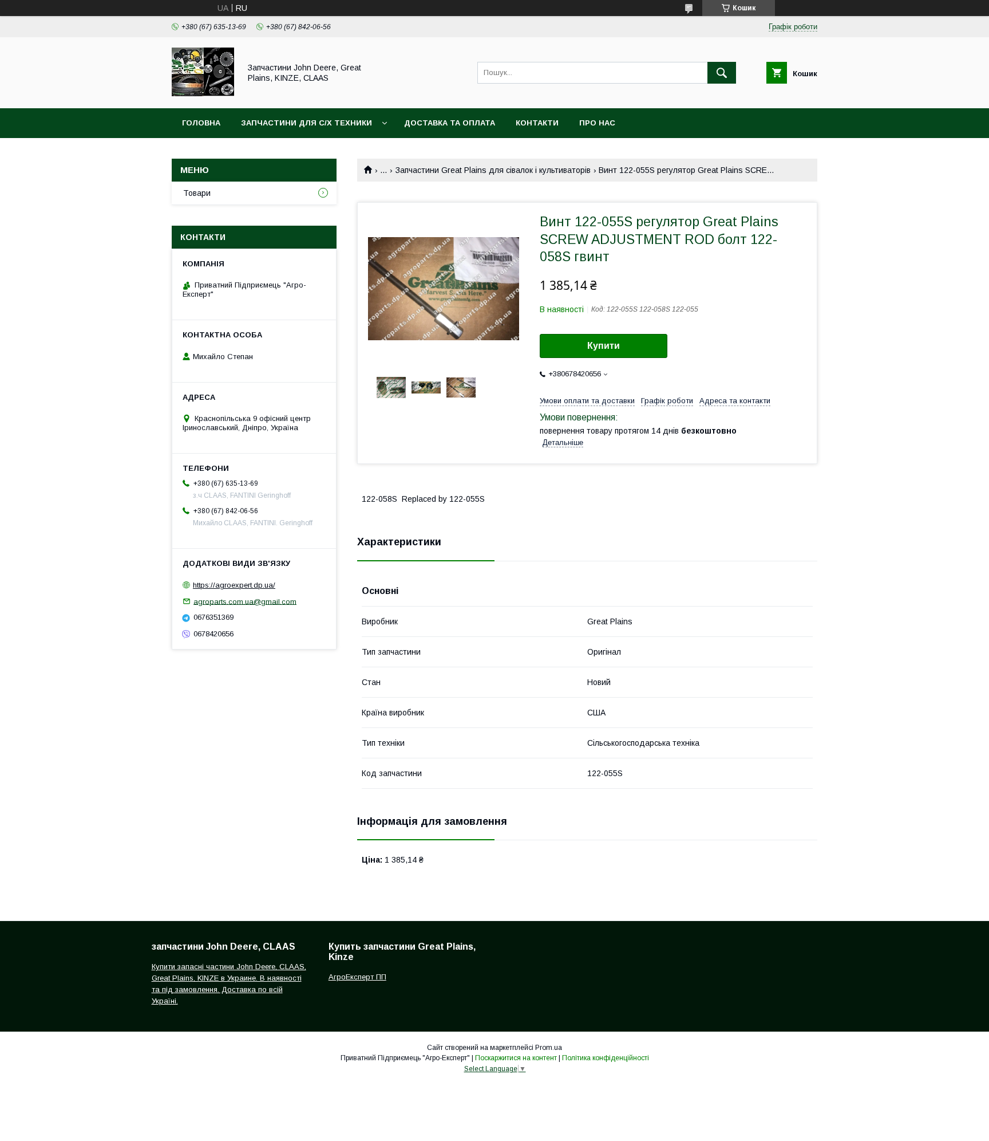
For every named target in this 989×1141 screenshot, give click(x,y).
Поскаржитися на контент (516, 1058)
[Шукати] (721, 73)
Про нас (597, 123)
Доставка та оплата (449, 123)
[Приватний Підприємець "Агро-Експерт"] (203, 93)
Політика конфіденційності (605, 1058)
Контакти (537, 123)
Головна (201, 123)
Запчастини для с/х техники (306, 123)
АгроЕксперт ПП (357, 977)
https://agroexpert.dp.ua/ (234, 585)
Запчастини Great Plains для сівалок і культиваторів (493, 170)
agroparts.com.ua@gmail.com (244, 601)
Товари (197, 193)
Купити (603, 346)
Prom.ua (548, 1048)
